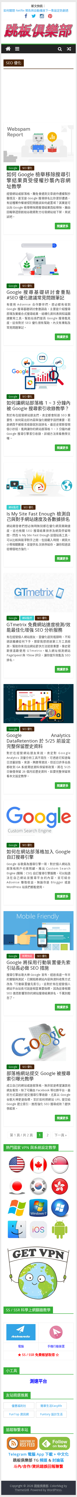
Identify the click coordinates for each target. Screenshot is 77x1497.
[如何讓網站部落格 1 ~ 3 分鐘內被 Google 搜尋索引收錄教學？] (38, 354)
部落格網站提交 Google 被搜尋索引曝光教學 (39, 1076)
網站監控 (13, 507)
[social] (26, 17)
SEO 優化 (27, 168)
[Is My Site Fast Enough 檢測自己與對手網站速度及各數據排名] (38, 465)
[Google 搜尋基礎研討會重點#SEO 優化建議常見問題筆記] (38, 243)
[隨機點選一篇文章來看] (69, 48)
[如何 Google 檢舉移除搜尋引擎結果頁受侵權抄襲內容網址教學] (38, 125)
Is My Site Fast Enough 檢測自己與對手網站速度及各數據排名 (39, 516)
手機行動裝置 (56, 1346)
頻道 (43, 1460)
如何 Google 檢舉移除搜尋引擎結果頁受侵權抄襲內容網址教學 (39, 180)
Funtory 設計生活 (51, 1414)
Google (13, 168)
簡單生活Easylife (51, 1406)
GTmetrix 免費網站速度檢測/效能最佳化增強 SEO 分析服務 (39, 627)
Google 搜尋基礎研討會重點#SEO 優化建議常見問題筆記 (39, 294)
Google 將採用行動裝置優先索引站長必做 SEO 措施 (39, 965)
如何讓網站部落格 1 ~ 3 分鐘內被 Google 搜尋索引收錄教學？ (39, 405)
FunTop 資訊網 (19, 1414)
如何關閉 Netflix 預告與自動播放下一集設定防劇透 (35, 10)
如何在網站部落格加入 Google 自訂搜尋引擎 (39, 854)
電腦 (21, 1346)
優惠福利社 (19, 1406)
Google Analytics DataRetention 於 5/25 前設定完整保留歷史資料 (39, 740)
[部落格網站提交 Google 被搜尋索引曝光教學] (38, 1024)
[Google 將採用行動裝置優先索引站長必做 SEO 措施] (38, 913)
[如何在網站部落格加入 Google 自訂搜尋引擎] (38, 802)
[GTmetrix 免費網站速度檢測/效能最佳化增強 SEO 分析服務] (38, 575)
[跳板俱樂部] (38, 24)
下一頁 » (60, 1135)
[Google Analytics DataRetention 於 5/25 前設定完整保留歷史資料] (38, 686)
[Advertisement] (38, 94)
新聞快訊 (27, 956)
